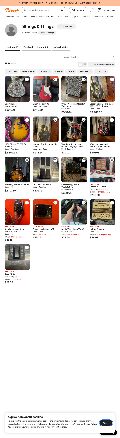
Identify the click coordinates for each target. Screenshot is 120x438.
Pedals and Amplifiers (38, 17)
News (67, 17)
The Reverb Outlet (12, 17)
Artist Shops (86, 17)
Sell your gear (78, 10)
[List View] (84, 64)
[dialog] (60, 423)
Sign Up (106, 10)
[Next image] (27, 89)
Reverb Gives (98, 17)
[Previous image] (8, 89)
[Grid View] (80, 64)
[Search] (62, 10)
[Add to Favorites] (27, 79)
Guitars (24, 17)
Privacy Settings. (59, 427)
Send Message (48, 33)
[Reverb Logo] (12, 10)
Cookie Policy (90, 424)
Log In (113, 10)
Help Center (109, 17)
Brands (59, 17)
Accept (106, 423)
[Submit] (112, 57)
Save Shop (68, 26)
